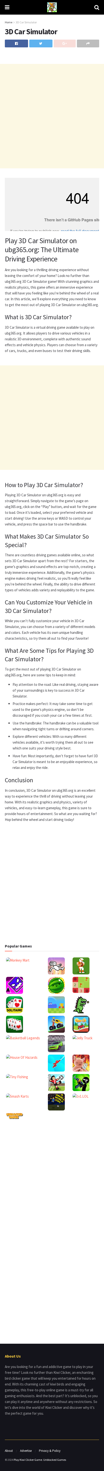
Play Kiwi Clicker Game (28, 1460)
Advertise (26, 1451)
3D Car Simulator (26, 22)
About (9, 1451)
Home (8, 22)
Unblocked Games (54, 1460)
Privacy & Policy (49, 1451)
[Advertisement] (52, 116)
